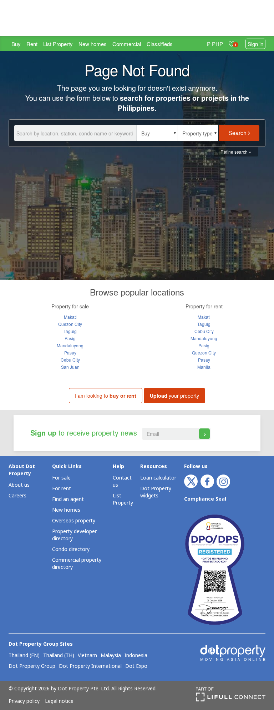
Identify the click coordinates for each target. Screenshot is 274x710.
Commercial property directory (76, 563)
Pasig (70, 338)
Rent (31, 44)
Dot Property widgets (155, 492)
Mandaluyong (70, 345)
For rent (61, 488)
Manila (203, 367)
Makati (70, 317)
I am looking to (105, 395)
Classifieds (160, 44)
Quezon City (70, 324)
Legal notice (59, 701)
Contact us (122, 481)
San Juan (70, 367)
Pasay (70, 352)
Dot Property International (90, 666)
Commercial (126, 44)
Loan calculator (158, 478)
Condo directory (71, 549)
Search (238, 133)
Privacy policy (24, 701)
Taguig (70, 331)
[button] (157, 133)
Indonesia (136, 655)
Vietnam (87, 655)
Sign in (255, 44)
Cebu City (70, 360)
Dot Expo (136, 666)
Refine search (234, 152)
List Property (58, 44)
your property (174, 395)
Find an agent (68, 499)
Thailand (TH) (58, 655)
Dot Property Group (32, 666)
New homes (92, 44)
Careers (17, 496)
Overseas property (73, 521)
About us (19, 485)
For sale (61, 478)
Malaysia (111, 655)
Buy (16, 44)
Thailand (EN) (24, 655)
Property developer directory (74, 535)
